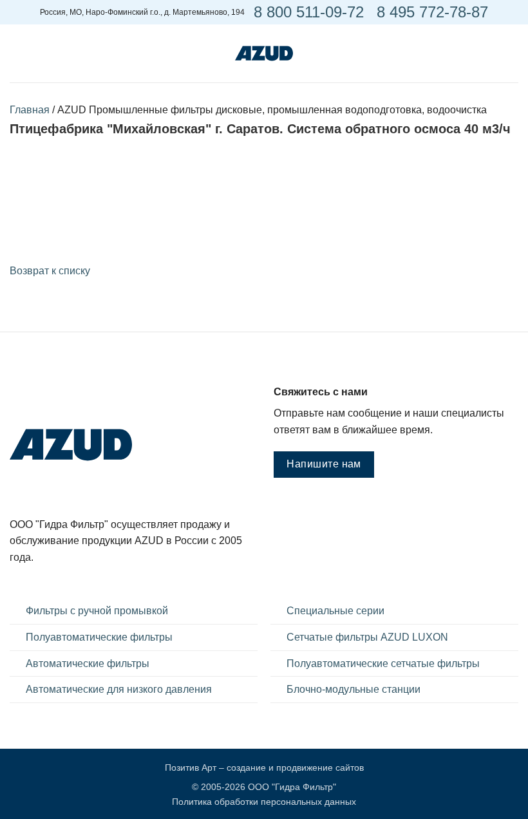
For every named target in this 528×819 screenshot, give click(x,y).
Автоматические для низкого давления (119, 689)
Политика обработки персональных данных (264, 801)
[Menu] (17, 54)
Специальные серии (335, 610)
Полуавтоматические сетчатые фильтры (383, 663)
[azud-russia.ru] (264, 53)
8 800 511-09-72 (309, 12)
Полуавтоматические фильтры (99, 637)
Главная (30, 109)
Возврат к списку (50, 270)
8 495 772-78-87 (432, 12)
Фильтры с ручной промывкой (97, 610)
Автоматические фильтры (87, 663)
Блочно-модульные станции (353, 689)
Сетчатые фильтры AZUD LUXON (367, 637)
